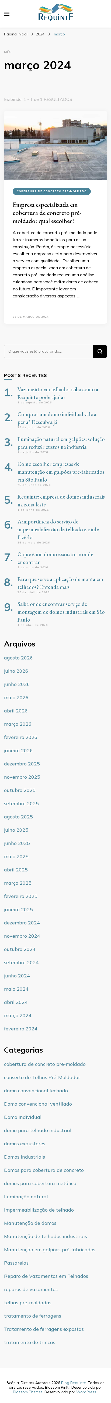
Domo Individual (22, 1117)
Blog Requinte (73, 1382)
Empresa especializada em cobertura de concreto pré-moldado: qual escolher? (47, 212)
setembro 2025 (21, 803)
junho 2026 (17, 684)
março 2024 (18, 1015)
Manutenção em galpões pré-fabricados (49, 1249)
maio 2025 (16, 856)
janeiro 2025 (18, 909)
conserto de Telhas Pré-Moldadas (42, 1077)
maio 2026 (16, 697)
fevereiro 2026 (20, 737)
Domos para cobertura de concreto (44, 1170)
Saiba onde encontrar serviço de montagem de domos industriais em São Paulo (61, 612)
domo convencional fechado (36, 1090)
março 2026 (18, 724)
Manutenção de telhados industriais (45, 1236)
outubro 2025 (20, 790)
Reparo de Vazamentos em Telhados (46, 1276)
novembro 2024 (22, 936)
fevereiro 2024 (20, 1029)
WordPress (86, 1391)
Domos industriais (24, 1157)
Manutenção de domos (30, 1223)
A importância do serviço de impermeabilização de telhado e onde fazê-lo (58, 529)
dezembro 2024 (22, 923)
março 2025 (18, 883)
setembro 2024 (21, 962)
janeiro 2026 (18, 750)
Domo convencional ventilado (38, 1104)
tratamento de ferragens (32, 1316)
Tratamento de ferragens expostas (44, 1329)
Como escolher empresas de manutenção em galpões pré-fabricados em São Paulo (61, 471)
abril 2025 (16, 870)
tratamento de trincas (29, 1342)
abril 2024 (16, 1002)
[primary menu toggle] (6, 14)
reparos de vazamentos (31, 1289)
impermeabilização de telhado (39, 1210)
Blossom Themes (28, 1391)
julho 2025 (16, 830)
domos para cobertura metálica (40, 1183)
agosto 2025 (18, 817)
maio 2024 (16, 989)
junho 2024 (17, 976)
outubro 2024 (20, 949)
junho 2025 (17, 843)
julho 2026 (16, 671)
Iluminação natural (26, 1196)
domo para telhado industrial (37, 1130)
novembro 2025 (22, 777)
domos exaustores (24, 1143)
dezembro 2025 (22, 764)
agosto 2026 (18, 658)
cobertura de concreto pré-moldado (52, 191)
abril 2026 (16, 711)
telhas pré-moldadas (27, 1302)
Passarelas (16, 1263)
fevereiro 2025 (20, 896)
